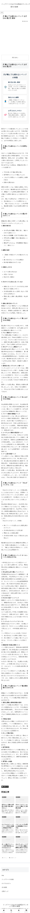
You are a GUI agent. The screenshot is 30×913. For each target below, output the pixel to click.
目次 (13, 57)
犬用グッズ (5, 786)
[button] (26, 479)
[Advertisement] (15, 38)
